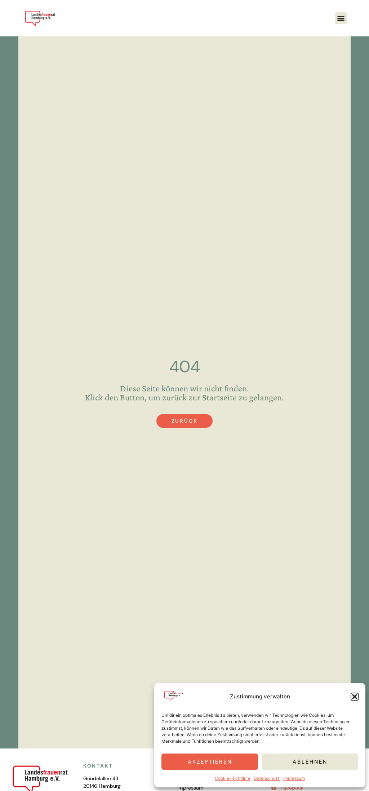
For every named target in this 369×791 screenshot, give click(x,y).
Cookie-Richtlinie (232, 778)
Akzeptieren (210, 761)
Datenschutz (267, 778)
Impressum (294, 778)
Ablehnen (310, 761)
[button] (354, 696)
